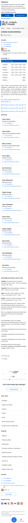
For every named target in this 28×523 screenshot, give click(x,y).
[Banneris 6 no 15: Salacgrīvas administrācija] (14, 374)
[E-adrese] (4, 49)
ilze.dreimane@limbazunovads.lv (12, 174)
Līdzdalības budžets (7, 465)
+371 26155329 (8, 220)
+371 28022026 (8, 184)
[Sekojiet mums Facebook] (2, 503)
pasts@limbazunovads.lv (9, 483)
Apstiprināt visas (21, 15)
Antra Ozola (6, 217)
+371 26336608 (8, 233)
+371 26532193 (8, 160)
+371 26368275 (7, 44)
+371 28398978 (7, 480)
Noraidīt (7, 15)
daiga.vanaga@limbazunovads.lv (12, 198)
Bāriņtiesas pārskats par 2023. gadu (12, 108)
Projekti (4, 413)
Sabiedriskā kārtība (6, 452)
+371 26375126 (8, 135)
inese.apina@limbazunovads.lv (11, 161)
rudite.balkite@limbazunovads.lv (12, 234)
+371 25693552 (8, 196)
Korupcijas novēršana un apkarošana (11, 448)
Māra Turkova (6, 144)
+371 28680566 (7, 46)
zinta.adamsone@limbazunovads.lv (13, 186)
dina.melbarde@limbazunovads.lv (12, 259)
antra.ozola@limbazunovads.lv (11, 222)
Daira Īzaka (5, 241)
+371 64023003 (7, 478)
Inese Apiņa (6, 156)
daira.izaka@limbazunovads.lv (11, 247)
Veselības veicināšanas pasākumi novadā (12, 456)
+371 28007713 (8, 208)
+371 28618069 (8, 172)
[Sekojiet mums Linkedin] (18, 503)
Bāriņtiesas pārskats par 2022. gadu (12, 111)
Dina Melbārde (7, 253)
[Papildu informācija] (10, 101)
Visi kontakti (9, 494)
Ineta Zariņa (6, 119)
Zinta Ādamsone (7, 180)
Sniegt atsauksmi (14, 389)
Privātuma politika (6, 440)
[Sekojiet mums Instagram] (12, 503)
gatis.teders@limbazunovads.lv (11, 137)
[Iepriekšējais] (3, 374)
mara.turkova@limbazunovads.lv (12, 149)
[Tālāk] (25, 374)
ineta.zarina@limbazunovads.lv (11, 125)
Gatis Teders (6, 131)
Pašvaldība (4, 400)
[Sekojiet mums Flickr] (15, 503)
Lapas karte (5, 461)
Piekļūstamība (5, 444)
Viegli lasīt (4, 435)
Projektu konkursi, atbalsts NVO (10, 425)
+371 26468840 (8, 245)
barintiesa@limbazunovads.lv (10, 42)
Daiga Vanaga (6, 192)
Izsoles (3, 417)
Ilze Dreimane (6, 168)
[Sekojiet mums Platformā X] (9, 503)
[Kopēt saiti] (8, 58)
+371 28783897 (8, 257)
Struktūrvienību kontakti (8, 421)
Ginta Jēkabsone (7, 204)
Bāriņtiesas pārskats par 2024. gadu (12, 105)
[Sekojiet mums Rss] (21, 503)
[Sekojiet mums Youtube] (5, 503)
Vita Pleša (5, 265)
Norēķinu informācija (7, 405)
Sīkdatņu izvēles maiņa (7, 469)
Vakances (4, 409)
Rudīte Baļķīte (6, 229)
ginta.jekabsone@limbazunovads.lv (13, 210)
